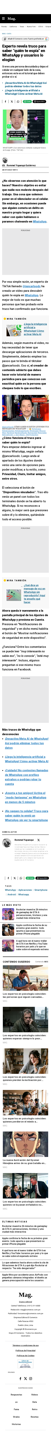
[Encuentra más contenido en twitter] (11, 101)
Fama (16, 1409)
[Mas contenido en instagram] (30, 1378)
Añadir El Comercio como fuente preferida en (26, 39)
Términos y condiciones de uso (25, 1345)
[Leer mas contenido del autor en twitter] (38, 840)
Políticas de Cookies (25, 1355)
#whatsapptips (8, 431)
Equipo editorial (25, 1302)
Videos (34, 1394)
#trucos (42, 431)
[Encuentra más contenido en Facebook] (5, 101)
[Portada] (25, 1299)
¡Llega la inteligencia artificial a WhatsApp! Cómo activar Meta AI (35, 329)
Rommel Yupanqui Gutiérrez (21, 165)
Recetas (35, 1416)
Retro (34, 1409)
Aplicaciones (25, 890)
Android (12, 894)
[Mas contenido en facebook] (20, 1378)
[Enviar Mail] (4, 166)
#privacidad (32, 433)
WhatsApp (10, 890)
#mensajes (34, 431)
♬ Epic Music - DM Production (25, 435)
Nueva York (31, 26)
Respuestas (16, 1394)
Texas (22, 26)
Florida (4, 26)
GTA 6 (40, 26)
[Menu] (5, 19)
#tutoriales (42, 433)
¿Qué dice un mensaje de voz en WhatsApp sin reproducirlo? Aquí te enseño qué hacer (34, 594)
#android (10, 433)
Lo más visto (11, 905)
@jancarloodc (8, 427)
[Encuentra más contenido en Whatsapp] (18, 101)
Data (34, 1402)
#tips (4, 433)
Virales (16, 1416)
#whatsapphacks (22, 431)
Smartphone (40, 890)
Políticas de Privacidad (25, 1350)
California (13, 26)
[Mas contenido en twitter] (25, 1378)
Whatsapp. (23, 894)
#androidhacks (21, 433)
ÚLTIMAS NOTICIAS (14, 1222)
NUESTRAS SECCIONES (25, 1388)
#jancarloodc (7, 435)
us (16, 1402)
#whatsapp (36, 429)
